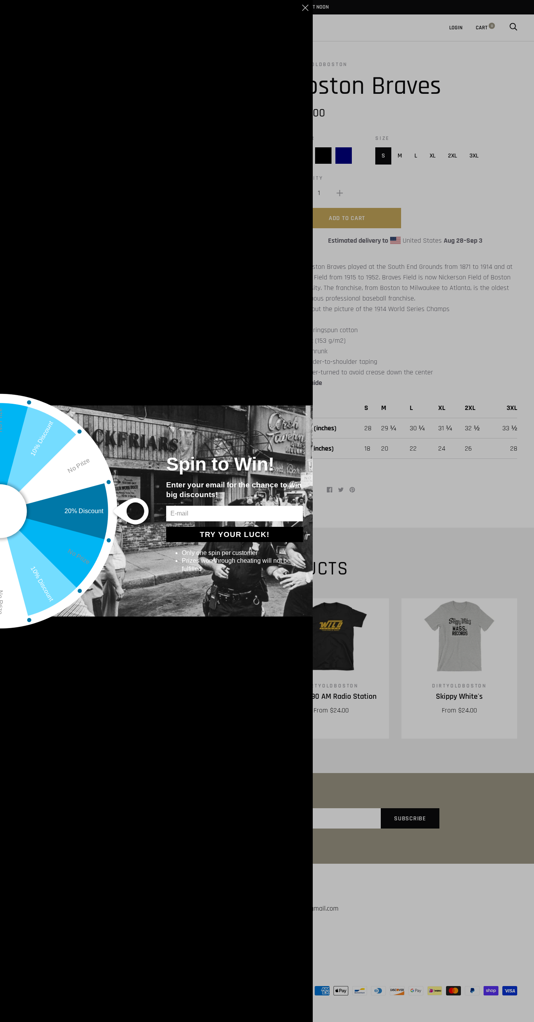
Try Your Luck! (234, 534)
